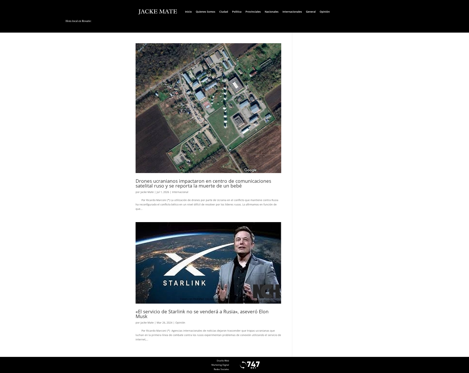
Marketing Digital (220, 364)
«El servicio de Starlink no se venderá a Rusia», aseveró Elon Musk (202, 314)
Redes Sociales (221, 369)
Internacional (180, 192)
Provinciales (253, 11)
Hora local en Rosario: (78, 21)
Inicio (188, 11)
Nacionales (271, 11)
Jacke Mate (147, 192)
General (311, 11)
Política (236, 11)
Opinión (325, 11)
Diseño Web (223, 360)
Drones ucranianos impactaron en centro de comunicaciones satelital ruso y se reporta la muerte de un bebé (203, 183)
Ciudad (223, 11)
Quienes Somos (205, 11)
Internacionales (292, 11)
